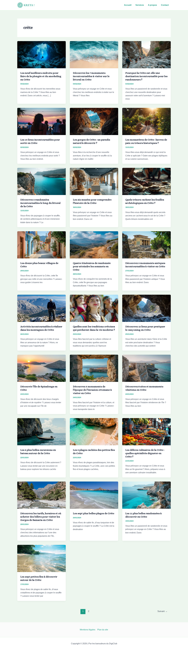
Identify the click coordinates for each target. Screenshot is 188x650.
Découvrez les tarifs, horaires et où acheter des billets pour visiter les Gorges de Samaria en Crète (40, 516)
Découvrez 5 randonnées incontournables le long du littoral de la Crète (40, 203)
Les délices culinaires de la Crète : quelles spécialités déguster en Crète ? (144, 453)
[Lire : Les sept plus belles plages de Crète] (94, 495)
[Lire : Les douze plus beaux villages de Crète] (41, 245)
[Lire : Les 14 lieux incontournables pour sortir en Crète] (41, 121)
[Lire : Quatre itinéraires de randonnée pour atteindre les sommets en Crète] (94, 245)
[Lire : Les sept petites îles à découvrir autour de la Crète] (41, 558)
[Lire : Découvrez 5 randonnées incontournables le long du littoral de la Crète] (41, 181)
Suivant (162, 611)
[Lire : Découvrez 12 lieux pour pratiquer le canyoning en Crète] (146, 308)
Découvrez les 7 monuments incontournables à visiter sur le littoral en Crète (91, 76)
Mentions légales (87, 630)
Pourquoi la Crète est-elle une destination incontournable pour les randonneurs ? (146, 76)
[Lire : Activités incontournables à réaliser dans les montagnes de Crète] (41, 308)
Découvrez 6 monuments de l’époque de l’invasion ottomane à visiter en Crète (92, 390)
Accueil (127, 5)
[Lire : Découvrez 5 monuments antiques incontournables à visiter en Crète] (146, 245)
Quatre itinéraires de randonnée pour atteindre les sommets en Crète (92, 266)
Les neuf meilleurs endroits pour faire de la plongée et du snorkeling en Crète (40, 76)
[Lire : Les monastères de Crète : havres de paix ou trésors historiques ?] (146, 121)
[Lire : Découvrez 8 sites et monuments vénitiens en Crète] (146, 368)
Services (139, 5)
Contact (165, 5)
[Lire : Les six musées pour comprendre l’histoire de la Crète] (94, 181)
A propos (152, 5)
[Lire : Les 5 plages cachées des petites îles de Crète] (94, 431)
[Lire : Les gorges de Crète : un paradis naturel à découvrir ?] (94, 121)
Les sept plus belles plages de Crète (93, 513)
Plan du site (102, 630)
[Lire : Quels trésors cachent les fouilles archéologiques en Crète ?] (146, 181)
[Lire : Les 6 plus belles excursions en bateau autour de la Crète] (41, 431)
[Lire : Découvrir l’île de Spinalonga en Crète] (41, 368)
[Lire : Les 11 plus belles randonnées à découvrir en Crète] (146, 495)
